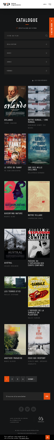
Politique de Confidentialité (27, 433)
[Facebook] (21, 409)
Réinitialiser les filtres (28, 28)
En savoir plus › (24, 438)
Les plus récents (41, 80)
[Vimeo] (27, 409)
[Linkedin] (33, 409)
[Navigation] (49, 4)
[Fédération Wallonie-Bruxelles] (41, 420)
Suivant (31, 379)
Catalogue (27, 20)
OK (47, 437)
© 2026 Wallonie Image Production (27, 430)
